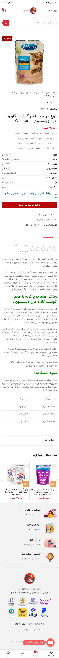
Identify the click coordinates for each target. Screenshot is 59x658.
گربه (36, 92)
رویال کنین (20, 623)
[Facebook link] (42, 225)
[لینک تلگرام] (27, 225)
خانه (55, 92)
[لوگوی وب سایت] (29, 10)
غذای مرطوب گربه (22, 92)
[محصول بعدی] (47, 102)
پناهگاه (25, 289)
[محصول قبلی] (55, 102)
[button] (53, 484)
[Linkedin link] (31, 225)
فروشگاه (45, 92)
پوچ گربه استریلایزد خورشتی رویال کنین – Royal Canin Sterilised (16, 492)
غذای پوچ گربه (50, 95)
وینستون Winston (48, 109)
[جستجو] (5, 23)
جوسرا (20, 629)
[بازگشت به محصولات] (51, 102)
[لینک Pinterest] (35, 225)
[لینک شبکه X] (39, 225)
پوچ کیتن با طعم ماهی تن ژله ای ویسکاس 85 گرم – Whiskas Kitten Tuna (43, 492)
